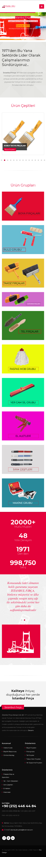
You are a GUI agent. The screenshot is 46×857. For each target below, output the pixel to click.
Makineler (7, 792)
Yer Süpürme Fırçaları (34, 763)
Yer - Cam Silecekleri (10, 781)
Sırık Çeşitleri (8, 785)
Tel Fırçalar (30, 755)
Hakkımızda (7, 748)
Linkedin (13, 838)
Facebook (4, 838)
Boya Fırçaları (31, 748)
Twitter (8, 838)
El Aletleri (6, 788)
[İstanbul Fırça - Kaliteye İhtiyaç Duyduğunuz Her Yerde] (8, 6)
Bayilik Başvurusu (10, 751)
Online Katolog (8, 755)
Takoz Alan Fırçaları (33, 759)
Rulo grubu (30, 751)
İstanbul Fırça (12, 707)
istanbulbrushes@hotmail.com (21, 830)
